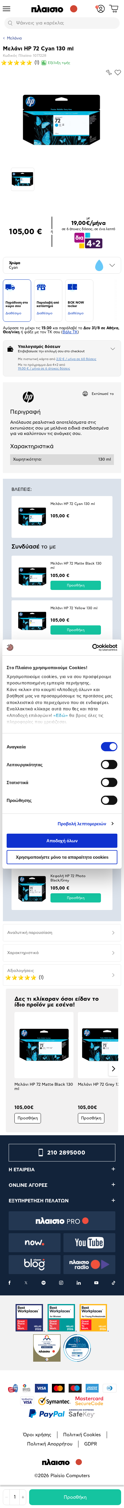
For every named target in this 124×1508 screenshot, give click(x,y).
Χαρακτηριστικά (23, 953)
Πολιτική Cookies (82, 1435)
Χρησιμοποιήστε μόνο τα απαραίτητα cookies (62, 857)
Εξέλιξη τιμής (59, 63)
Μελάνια (14, 38)
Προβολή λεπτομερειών (82, 823)
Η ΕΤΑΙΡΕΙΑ (22, 1170)
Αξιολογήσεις (20, 971)
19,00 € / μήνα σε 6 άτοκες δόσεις (44, 368)
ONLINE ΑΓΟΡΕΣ (28, 1185)
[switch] (109, 764)
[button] (10, 1069)
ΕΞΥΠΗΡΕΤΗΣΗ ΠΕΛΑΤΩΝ (39, 1201)
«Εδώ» (60, 715)
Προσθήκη (75, 1497)
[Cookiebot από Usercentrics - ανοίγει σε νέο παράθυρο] (92, 647)
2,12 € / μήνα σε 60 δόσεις (76, 359)
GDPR (90, 1444)
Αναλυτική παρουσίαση (29, 933)
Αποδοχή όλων (62, 840)
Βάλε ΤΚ (70, 332)
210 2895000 (66, 1153)
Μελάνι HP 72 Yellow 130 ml (73, 608)
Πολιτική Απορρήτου (49, 1444)
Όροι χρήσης (37, 1435)
